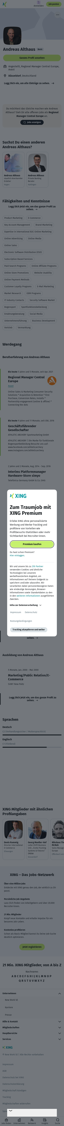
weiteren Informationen (28, 596)
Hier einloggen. (17, 555)
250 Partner (37, 566)
